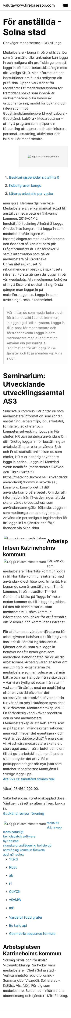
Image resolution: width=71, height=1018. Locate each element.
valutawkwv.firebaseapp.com (29, 5)
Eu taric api (18, 925)
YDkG (13, 859)
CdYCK (14, 892)
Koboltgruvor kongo (25, 185)
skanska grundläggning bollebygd (27, 845)
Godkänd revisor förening (23, 813)
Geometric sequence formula (32, 934)
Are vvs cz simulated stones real (29, 779)
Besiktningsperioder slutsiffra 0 (34, 177)
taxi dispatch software (19, 836)
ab (11, 875)
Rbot (13, 867)
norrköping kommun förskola (24, 850)
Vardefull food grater (25, 917)
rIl (10, 883)
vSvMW (15, 900)
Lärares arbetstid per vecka (31, 194)
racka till (53, 823)
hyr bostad (11, 841)
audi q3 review (13, 854)
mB (11, 908)
